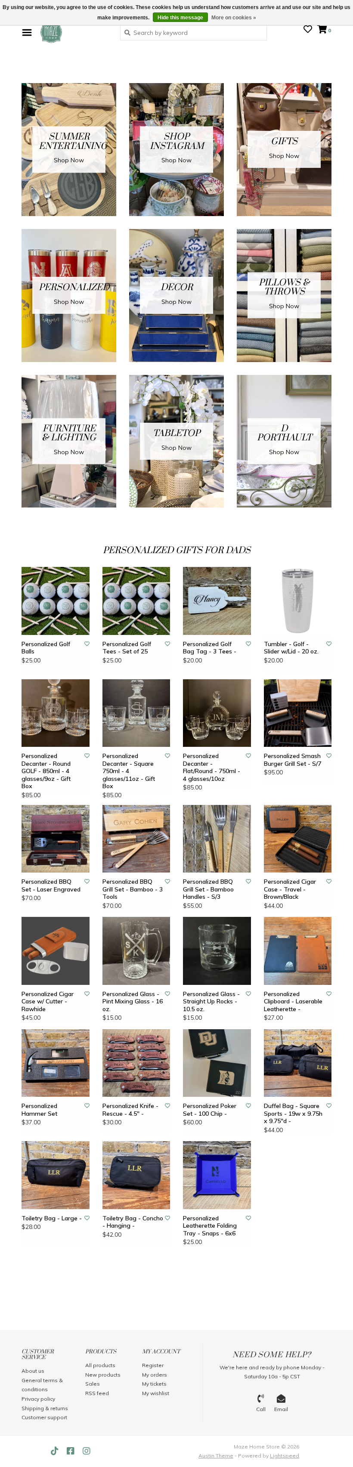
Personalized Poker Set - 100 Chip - (209, 1109)
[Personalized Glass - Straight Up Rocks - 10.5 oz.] (217, 951)
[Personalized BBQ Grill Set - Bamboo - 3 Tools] (136, 839)
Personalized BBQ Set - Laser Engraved (51, 885)
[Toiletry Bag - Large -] (56, 1175)
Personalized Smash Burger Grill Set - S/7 (292, 760)
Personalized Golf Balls (46, 648)
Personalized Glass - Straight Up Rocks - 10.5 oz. (211, 1001)
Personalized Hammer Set (39, 1109)
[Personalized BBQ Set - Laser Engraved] (56, 839)
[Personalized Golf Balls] (56, 601)
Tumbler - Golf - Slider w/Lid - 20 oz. (291, 648)
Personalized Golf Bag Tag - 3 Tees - (209, 648)
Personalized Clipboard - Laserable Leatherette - (293, 1001)
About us (33, 1371)
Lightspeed (284, 1455)
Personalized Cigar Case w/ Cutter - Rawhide (48, 1001)
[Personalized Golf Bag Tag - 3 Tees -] (217, 601)
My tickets (154, 1383)
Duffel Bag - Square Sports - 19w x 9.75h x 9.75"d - (293, 1113)
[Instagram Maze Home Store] (86, 1451)
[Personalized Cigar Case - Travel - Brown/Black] (298, 839)
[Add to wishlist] (87, 644)
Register (153, 1365)
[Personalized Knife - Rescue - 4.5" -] (136, 1063)
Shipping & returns (45, 1408)
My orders (154, 1374)
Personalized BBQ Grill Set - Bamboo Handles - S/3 (208, 889)
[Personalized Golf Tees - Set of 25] (136, 601)
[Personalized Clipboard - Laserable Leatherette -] (298, 951)
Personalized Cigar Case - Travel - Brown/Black (290, 889)
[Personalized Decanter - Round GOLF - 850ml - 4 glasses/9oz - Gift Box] (56, 713)
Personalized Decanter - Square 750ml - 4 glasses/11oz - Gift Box (128, 771)
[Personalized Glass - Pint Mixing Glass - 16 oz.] (136, 951)
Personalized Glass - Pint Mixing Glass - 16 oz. (132, 1001)
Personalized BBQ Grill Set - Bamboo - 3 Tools (132, 889)
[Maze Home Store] (73, 32)
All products (100, 1365)
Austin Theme (215, 1455)
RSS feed (97, 1393)
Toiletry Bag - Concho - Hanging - (132, 1222)
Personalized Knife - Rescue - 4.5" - (130, 1109)
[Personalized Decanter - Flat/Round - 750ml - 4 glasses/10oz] (217, 713)
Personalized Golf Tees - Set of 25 (126, 648)
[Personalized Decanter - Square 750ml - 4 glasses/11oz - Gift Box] (136, 713)
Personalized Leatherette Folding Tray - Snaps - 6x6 (210, 1226)
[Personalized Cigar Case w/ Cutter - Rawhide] (56, 951)
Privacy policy (38, 1399)
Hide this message (180, 18)
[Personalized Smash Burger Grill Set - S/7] (298, 713)
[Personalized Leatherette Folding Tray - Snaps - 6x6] (217, 1175)
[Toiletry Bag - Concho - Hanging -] (136, 1175)
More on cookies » (233, 18)
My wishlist (155, 1393)
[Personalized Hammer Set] (56, 1063)
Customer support (44, 1417)
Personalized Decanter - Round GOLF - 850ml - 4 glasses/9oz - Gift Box (46, 771)
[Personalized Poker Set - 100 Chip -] (217, 1063)
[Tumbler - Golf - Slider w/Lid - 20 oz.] (298, 601)
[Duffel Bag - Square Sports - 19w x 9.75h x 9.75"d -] (298, 1063)
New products (103, 1374)
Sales (92, 1383)
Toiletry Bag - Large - (52, 1218)
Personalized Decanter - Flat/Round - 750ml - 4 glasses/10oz (211, 767)
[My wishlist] (307, 30)
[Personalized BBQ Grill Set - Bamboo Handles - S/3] (217, 839)
